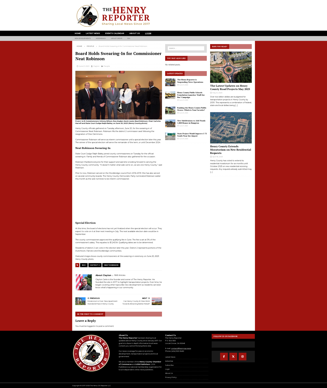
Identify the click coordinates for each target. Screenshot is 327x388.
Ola (128, 38)
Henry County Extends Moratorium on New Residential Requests (230, 150)
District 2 (95, 265)
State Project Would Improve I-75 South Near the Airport (192, 134)
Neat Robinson (111, 265)
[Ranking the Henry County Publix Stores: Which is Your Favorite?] (170, 110)
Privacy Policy (171, 377)
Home (78, 33)
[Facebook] (224, 356)
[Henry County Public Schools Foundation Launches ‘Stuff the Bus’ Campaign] (170, 95)
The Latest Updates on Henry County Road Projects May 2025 (230, 87)
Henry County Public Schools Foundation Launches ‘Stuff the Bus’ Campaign (191, 94)
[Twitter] (233, 356)
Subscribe (169, 365)
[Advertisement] (118, 201)
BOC (84, 265)
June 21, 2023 (84, 66)
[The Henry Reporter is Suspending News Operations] (170, 82)
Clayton (96, 66)
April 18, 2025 (217, 157)
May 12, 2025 (217, 93)
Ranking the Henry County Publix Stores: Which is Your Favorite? (191, 108)
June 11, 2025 (183, 126)
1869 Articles (119, 275)
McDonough (101, 38)
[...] (236, 105)
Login (148, 33)
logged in (91, 326)
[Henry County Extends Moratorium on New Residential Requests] (231, 127)
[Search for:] (186, 48)
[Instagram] (242, 356)
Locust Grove (116, 38)
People (107, 66)
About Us (134, 33)
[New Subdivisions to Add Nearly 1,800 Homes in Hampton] (170, 123)
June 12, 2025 (183, 113)
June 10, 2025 (183, 139)
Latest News (93, 33)
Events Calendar (114, 33)
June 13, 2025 (183, 85)
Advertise (169, 361)
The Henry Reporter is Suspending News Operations (190, 80)
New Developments (83, 38)
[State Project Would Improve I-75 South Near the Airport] (170, 136)
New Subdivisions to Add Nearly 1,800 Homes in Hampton (191, 121)
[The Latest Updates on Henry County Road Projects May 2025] (231, 67)
